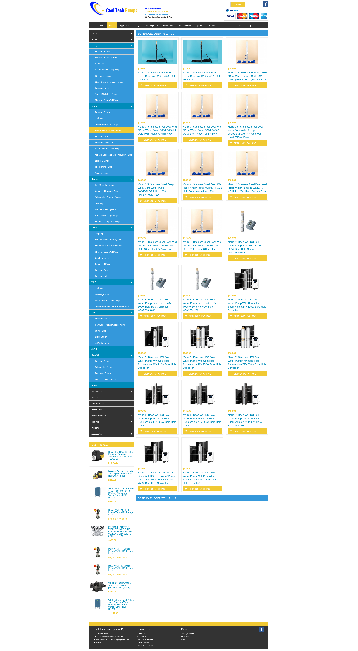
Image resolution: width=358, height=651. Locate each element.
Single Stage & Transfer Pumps (109, 81)
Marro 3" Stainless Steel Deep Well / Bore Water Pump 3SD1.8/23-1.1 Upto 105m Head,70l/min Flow (157, 130)
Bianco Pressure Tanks (105, 379)
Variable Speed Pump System (108, 239)
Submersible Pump (103, 367)
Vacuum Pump (101, 172)
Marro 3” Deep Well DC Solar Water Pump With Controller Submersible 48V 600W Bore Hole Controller (157, 420)
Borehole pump (102, 257)
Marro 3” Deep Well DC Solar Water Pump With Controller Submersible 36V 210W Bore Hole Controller (157, 362)
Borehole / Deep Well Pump (108, 130)
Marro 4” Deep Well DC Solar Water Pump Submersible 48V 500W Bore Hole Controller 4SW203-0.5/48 (245, 247)
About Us (141, 633)
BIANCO (95, 355)
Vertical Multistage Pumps (106, 94)
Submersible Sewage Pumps (108, 197)
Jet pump (99, 233)
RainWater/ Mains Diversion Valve (110, 324)
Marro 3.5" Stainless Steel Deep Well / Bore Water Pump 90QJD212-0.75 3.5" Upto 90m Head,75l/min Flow (245, 132)
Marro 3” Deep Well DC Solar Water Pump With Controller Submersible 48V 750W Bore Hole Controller (202, 362)
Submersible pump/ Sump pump (109, 245)
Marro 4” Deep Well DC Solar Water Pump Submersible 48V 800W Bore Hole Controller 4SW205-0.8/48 (155, 305)
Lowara (94, 227)
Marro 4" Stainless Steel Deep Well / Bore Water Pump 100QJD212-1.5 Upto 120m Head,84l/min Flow (247, 187)
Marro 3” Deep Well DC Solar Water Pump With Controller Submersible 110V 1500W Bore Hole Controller (200, 478)
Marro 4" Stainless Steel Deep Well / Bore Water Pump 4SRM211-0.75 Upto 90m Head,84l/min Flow (202, 187)
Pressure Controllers (104, 142)
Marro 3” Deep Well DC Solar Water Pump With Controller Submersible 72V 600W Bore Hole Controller (247, 362)
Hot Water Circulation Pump (107, 148)
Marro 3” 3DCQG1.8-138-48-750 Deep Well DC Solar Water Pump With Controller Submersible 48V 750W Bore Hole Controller (156, 478)
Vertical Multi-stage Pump (106, 215)
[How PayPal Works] (246, 14)
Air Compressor (152, 25)
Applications (125, 25)
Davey (94, 45)
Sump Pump (100, 330)
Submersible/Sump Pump (106, 124)
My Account (254, 25)
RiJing (94, 385)
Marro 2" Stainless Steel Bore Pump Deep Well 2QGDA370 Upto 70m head (202, 75)
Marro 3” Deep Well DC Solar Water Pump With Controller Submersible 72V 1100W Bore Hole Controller (245, 420)
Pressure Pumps (102, 51)
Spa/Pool (200, 25)
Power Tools (168, 25)
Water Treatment (184, 25)
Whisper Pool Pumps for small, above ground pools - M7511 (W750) (120, 585)
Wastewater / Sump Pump (106, 57)
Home (101, 25)
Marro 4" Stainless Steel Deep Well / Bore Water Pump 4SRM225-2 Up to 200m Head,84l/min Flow (202, 245)
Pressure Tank (101, 136)
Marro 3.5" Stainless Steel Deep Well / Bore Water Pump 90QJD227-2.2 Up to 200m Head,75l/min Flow (156, 189)
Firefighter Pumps (103, 75)
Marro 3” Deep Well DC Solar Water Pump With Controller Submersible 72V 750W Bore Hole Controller (202, 420)
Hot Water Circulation (104, 185)
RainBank (99, 63)
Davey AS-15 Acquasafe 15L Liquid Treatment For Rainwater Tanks (120, 473)
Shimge (94, 179)
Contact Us (239, 25)
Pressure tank (101, 276)
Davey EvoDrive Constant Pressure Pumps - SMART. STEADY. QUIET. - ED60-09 (121, 455)
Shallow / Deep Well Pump (106, 100)
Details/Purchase (155, 85)
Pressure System (102, 270)
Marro (94, 106)
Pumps (112, 25)
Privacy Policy (143, 642)
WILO (93, 282)
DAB (93, 312)
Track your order (187, 633)
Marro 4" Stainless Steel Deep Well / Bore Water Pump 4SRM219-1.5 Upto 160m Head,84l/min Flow (157, 245)
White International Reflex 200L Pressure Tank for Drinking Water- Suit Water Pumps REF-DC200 (121, 604)
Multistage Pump (102, 294)
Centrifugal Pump (102, 264)
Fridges (138, 25)
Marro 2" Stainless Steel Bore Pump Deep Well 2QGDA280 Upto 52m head (157, 75)
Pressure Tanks (102, 87)
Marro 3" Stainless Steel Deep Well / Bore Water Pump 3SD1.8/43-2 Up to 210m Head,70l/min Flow (202, 130)
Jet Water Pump (102, 342)
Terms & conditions (145, 645)
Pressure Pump (102, 361)
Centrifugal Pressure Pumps (107, 191)
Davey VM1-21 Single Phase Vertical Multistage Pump (120, 512)
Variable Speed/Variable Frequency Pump (113, 154)
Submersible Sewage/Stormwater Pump (112, 306)
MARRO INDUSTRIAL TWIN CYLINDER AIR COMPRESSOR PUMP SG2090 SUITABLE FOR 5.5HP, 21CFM (120, 531)
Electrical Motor (102, 160)
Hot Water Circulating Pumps (108, 69)
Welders (212, 25)
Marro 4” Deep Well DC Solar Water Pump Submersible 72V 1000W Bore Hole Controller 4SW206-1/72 (200, 305)
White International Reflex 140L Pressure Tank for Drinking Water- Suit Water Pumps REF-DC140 (121, 493)
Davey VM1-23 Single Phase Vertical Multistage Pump (120, 568)
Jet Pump (99, 118)
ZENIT (94, 348)
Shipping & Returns (145, 639)
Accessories (225, 25)
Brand (94, 39)
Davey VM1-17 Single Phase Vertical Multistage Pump (120, 551)
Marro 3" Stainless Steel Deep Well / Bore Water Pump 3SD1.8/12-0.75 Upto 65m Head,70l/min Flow (247, 75)
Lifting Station (101, 336)
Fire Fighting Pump (103, 166)
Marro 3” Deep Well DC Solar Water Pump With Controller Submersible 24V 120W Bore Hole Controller (247, 305)
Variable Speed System (105, 209)
